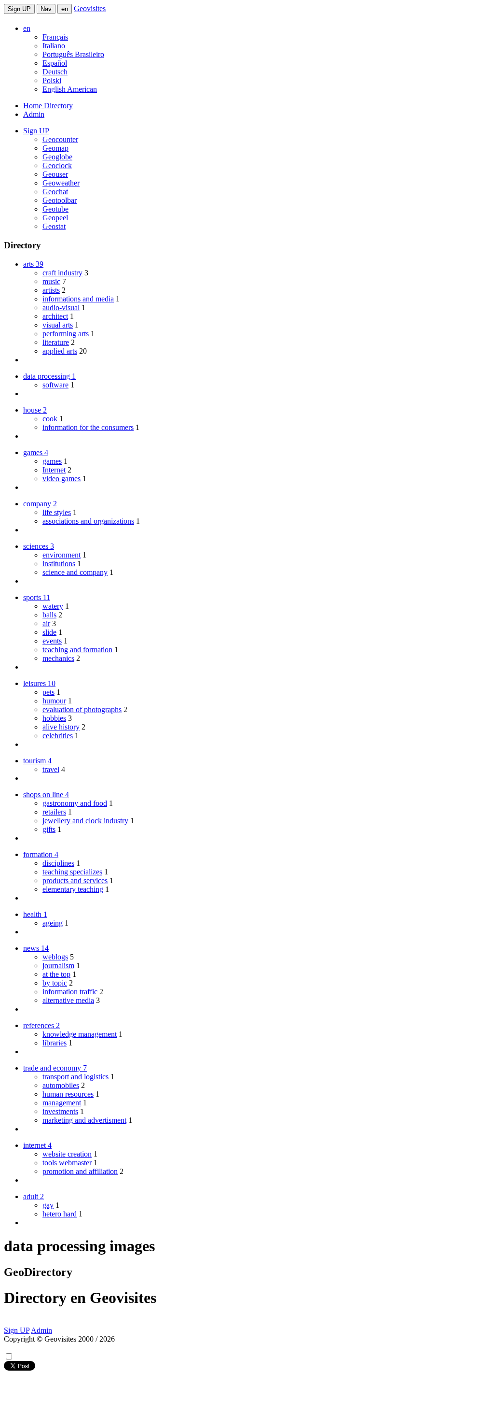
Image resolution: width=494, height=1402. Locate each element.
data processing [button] (49, 376)
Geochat (55, 191)
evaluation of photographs (82, 709)
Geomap (55, 148)
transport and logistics (75, 1077)
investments (60, 1111)
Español (54, 63)
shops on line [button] (46, 794)
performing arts (65, 333)
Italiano (53, 46)
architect (55, 316)
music (51, 281)
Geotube (55, 209)
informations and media (78, 299)
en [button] (26, 28)
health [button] (35, 914)
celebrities (57, 735)
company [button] (40, 504)
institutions (58, 563)
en (64, 9)
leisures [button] (39, 683)
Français (55, 37)
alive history (61, 727)
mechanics (58, 658)
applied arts (59, 351)
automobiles (60, 1085)
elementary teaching (72, 889)
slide (49, 632)
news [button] (36, 948)
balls (49, 615)
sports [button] (36, 597)
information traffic (69, 991)
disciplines (58, 863)
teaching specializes (72, 872)
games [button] (35, 452)
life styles (56, 512)
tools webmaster (67, 1163)
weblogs (55, 957)
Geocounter (60, 139)
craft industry (62, 273)
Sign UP (19, 9)
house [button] (35, 410)
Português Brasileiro (73, 54)
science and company (75, 572)
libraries (54, 1043)
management (61, 1103)
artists (51, 290)
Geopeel (55, 218)
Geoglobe (57, 157)
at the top (56, 974)
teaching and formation (77, 649)
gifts (48, 829)
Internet (54, 470)
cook (49, 419)
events (52, 641)
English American (69, 89)
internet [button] (37, 1145)
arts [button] (33, 264)
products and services (75, 880)
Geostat (54, 226)
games (52, 461)
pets (48, 692)
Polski (51, 80)
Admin (33, 114)
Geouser (55, 174)
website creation (67, 1154)
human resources (68, 1094)
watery (52, 606)
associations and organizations (88, 521)
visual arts (57, 325)
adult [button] (33, 1196)
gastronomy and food (74, 803)
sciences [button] (38, 546)
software (55, 385)
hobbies (54, 718)
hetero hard (59, 1214)
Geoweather (61, 183)
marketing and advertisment (84, 1120)
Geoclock (57, 165)
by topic (54, 983)
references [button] (41, 1025)
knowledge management (79, 1034)
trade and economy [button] (55, 1068)
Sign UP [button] (36, 131)
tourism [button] (37, 761)
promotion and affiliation (80, 1171)
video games (61, 478)
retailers (54, 812)
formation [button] (40, 854)
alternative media (68, 1000)
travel (50, 769)
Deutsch (55, 72)
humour (54, 701)
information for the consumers (88, 427)
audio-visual (61, 307)
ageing (52, 923)
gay (48, 1205)
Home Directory (48, 105)
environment (61, 555)
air (46, 623)
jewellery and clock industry (85, 820)
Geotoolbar (59, 200)
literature (55, 342)
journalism (58, 965)
